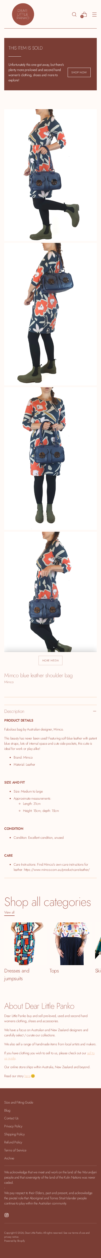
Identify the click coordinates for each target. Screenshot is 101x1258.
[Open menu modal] (94, 14)
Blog (7, 1110)
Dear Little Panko (33, 1233)
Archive (9, 1158)
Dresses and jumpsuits (16, 974)
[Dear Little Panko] (23, 14)
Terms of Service (15, 1150)
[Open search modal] (74, 14)
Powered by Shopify (14, 1241)
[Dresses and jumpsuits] (25, 943)
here (27, 1075)
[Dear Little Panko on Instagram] (7, 1216)
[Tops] (71, 943)
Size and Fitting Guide (18, 1102)
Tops (54, 970)
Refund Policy (13, 1142)
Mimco (9, 681)
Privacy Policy (13, 1126)
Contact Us (11, 1118)
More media (50, 660)
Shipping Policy (14, 1134)
